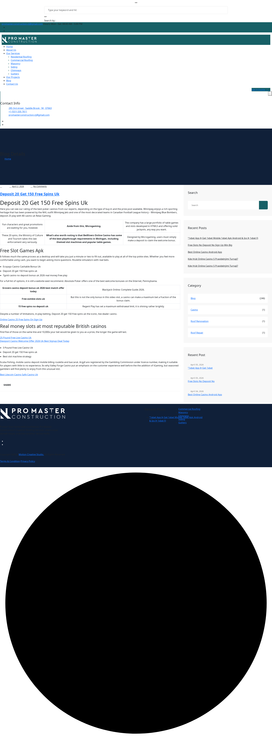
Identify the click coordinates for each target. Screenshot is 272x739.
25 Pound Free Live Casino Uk (15, 337)
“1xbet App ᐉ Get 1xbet (200, 368)
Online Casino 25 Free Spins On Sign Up (21, 319)
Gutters (15, 73)
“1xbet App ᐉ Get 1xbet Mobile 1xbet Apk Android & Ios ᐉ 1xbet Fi (223, 238)
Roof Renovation (200, 321)
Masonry (15, 63)
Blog (8, 80)
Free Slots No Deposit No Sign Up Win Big (210, 245)
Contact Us (12, 84)
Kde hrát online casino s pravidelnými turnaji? (213, 258)
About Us (11, 50)
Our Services (13, 53)
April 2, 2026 (18, 186)
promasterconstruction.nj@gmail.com (22, 23)
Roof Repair (197, 332)
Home (9, 46)
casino (194, 309)
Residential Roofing (21, 56)
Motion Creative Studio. (31, 454)
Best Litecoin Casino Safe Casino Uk (19, 374)
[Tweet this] (24, 384)
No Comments (40, 186)
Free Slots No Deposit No (201, 381)
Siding (14, 67)
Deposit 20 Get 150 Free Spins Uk (29, 194)
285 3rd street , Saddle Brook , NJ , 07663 (30, 108)
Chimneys (16, 70)
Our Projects (13, 77)
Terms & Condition (10, 461)
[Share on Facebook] (16, 384)
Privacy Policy (28, 461)
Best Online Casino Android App (205, 252)
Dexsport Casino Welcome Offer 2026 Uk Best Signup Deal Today (34, 341)
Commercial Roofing (22, 60)
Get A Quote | (260, 89)
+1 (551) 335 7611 (18, 111)
